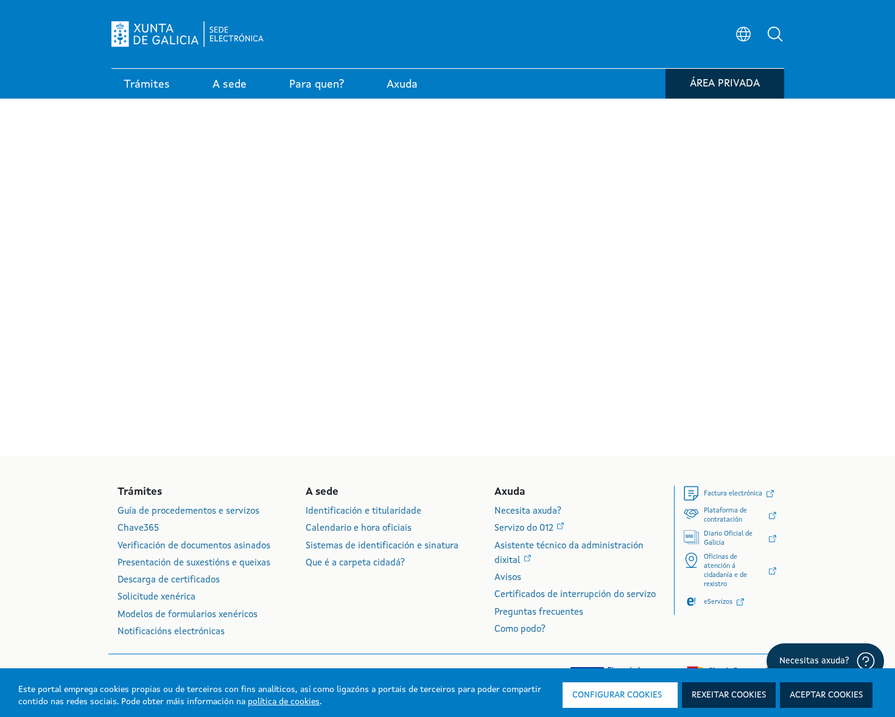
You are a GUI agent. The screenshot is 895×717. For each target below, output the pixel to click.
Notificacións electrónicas (171, 632)
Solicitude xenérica (156, 597)
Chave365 (138, 528)
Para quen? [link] (316, 84)
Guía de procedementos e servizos (188, 511)
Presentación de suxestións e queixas (194, 563)
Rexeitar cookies (729, 695)
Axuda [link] (402, 84)
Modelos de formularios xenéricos (188, 615)
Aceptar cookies (826, 695)
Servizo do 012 (525, 528)
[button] (775, 34)
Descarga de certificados (169, 580)
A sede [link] (229, 84)
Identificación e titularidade (363, 511)
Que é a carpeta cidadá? (355, 563)
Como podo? (520, 629)
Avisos (507, 577)
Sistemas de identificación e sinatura (382, 546)
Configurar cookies (617, 695)
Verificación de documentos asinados (194, 546)
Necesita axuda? (527, 511)
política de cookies (284, 702)
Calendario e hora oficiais (359, 528)
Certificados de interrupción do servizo (575, 595)
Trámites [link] (147, 84)
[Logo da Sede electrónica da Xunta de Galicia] (187, 34)
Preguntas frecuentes (538, 612)
